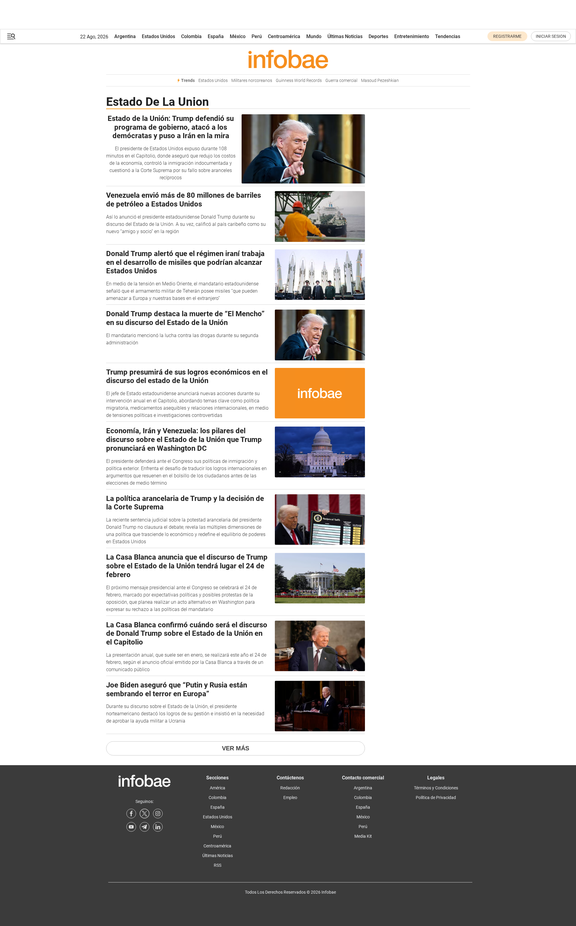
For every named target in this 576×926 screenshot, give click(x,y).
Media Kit (363, 836)
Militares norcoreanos (251, 80)
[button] (11, 36)
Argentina (125, 36)
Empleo (290, 797)
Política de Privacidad (436, 797)
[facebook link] (131, 813)
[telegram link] (144, 827)
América (217, 787)
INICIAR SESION (551, 36)
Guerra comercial (341, 80)
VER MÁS (235, 748)
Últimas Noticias (345, 36)
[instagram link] (158, 813)
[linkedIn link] (158, 827)
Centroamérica (284, 36)
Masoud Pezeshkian (380, 80)
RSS (217, 865)
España (216, 36)
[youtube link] (131, 827)
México (238, 36)
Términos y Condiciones (436, 787)
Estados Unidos (158, 36)
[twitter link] (144, 813)
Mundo (313, 36)
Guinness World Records (299, 80)
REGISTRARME (507, 36)
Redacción (290, 787)
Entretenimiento (411, 36)
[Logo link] (288, 59)
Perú (257, 36)
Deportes (378, 36)
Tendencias (447, 36)
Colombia (191, 36)
